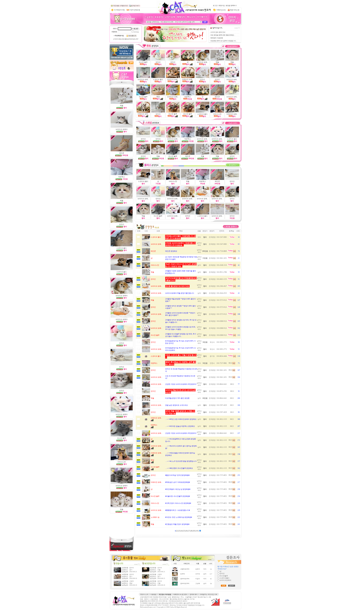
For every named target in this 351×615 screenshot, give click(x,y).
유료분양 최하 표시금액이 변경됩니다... (223, 41)
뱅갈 (158, 97)
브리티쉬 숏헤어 (122, 486)
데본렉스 (187, 97)
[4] (182, 531)
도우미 (182, 574)
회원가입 (222, 5)
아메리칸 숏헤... (187, 79)
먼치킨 (121, 367)
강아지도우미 (184, 578)
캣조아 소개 (144, 594)
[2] (177, 531)
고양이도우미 (184, 569)
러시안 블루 (143, 62)
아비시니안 (217, 114)
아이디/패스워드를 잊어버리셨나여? (126, 39)
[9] (194, 531)
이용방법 (153, 594)
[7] (189, 531)
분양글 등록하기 (231, 5)
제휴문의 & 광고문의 (180, 594)
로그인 (215, 5)
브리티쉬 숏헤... (202, 62)
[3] (179, 531)
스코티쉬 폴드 (158, 79)
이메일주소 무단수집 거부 (208, 594)
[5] (184, 531)
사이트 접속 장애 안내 (217, 32)
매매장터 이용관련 (216, 38)
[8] (192, 531)
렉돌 (121, 106)
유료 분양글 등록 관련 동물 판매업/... (222, 35)
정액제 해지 (194, 594)
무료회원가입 (119, 35)
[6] (187, 531)
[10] (197, 531)
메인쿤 (217, 97)
